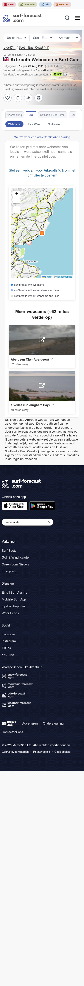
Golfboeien (54, 124)
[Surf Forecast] (22, 18)
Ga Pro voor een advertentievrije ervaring (42, 137)
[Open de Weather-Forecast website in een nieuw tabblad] (62, 4)
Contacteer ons (12, 732)
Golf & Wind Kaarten (16, 557)
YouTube (8, 654)
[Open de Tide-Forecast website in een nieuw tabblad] (45, 4)
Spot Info (76, 115)
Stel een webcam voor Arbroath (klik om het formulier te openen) (42, 172)
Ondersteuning (53, 723)
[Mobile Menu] (77, 18)
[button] (38, 269)
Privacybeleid (41, 752)
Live (31, 115)
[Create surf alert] (18, 98)
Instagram (9, 641)
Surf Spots (9, 550)
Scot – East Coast (34, 47)
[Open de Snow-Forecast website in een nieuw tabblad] (9, 4)
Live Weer (34, 124)
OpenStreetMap (64, 276)
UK (9, 47)
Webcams (14, 124)
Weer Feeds (10, 613)
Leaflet (48, 276)
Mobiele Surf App (14, 599)
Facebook (9, 634)
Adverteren (30, 723)
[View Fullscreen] (16, 209)
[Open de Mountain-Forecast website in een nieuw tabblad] (27, 4)
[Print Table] (38, 98)
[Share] (28, 98)
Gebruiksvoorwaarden (15, 752)
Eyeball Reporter (13, 606)
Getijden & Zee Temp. (52, 115)
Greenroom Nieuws (15, 564)
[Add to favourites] (7, 98)
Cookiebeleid (62, 752)
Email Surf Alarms (14, 592)
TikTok (6, 647)
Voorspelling (14, 115)
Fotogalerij (9, 571)
